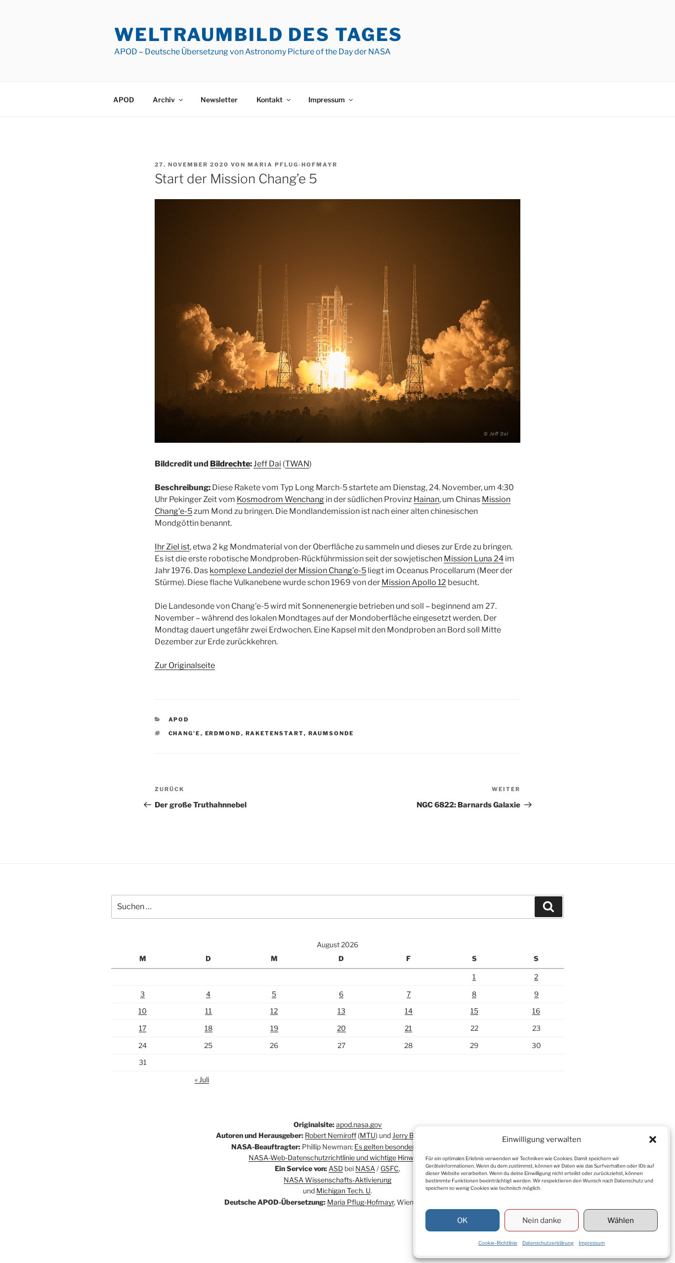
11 (208, 1011)
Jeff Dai (267, 463)
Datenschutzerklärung (548, 1243)
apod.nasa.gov (359, 1124)
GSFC (389, 1168)
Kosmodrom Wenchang (280, 499)
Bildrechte (230, 463)
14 (409, 1011)
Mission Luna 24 (474, 558)
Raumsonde (331, 733)
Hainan (426, 499)
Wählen (620, 1220)
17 (142, 1028)
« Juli (202, 1079)
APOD (123, 99)
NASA (365, 1168)
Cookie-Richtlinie (497, 1243)
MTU (368, 1135)
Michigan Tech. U (343, 1190)
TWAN (297, 463)
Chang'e (185, 733)
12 (274, 1011)
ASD (336, 1168)
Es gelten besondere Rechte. (399, 1146)
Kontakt (269, 99)
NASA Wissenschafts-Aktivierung (337, 1180)
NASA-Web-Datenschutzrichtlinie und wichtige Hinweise (337, 1157)
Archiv (164, 99)
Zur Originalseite (185, 665)
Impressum (592, 1243)
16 (536, 1011)
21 (408, 1028)
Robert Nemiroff (330, 1135)
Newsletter (219, 99)
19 (274, 1028)
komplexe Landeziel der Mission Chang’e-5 (288, 570)
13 (341, 1011)
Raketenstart (275, 733)
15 (474, 1011)
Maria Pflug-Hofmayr (293, 164)
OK (462, 1220)
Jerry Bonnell (412, 1135)
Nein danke (541, 1220)
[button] (653, 1139)
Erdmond (223, 733)
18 (208, 1028)
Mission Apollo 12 (413, 582)
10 (142, 1011)
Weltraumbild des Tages (258, 34)
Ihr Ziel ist (172, 546)
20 (341, 1028)
